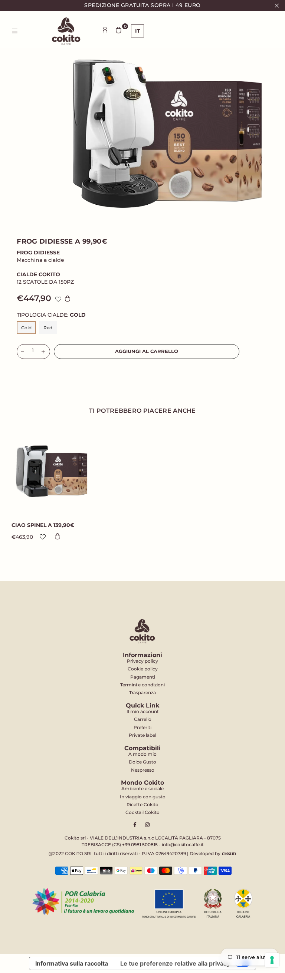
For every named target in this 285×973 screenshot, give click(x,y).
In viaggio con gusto (143, 796)
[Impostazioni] (105, 30)
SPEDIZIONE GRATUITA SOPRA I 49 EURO (142, 5)
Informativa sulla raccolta (71, 963)
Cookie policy (143, 669)
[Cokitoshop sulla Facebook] (136, 824)
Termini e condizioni (142, 684)
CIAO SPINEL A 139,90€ (43, 525)
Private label (142, 735)
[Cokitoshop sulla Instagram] (148, 824)
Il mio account (143, 711)
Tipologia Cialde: (51, 315)
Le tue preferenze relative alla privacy (175, 963)
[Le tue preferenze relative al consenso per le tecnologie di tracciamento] (272, 960)
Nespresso (142, 770)
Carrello (142, 719)
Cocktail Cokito (142, 812)
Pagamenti (142, 677)
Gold (26, 327)
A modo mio (142, 754)
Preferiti (142, 727)
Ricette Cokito (142, 804)
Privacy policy (142, 661)
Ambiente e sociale (142, 788)
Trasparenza (142, 692)
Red (47, 327)
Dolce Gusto (142, 762)
